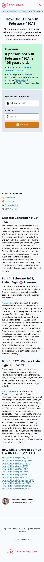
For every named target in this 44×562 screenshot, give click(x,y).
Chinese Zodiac (11, 205)
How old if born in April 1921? (15, 466)
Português (22, 532)
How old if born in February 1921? (17, 460)
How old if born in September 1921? (18, 480)
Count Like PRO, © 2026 (26, 551)
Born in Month (11, 209)
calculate (24, 124)
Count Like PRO (16, 5)
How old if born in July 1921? (14, 474)
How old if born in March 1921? (16, 463)
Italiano (37, 528)
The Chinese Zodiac (10, 391)
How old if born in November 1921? (17, 486)
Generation (10, 197)
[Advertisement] (22, 160)
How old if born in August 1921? (16, 477)
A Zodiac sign (8, 303)
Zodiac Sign (10, 201)
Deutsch (15, 528)
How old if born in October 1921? (16, 483)
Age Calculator (23, 11)
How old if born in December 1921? (17, 488)
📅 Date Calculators (12, 11)
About (17, 540)
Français (22, 528)
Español (30, 528)
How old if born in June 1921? (15, 471)
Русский (7, 528)
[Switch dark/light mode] (40, 4)
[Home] (4, 11)
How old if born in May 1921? (15, 469)
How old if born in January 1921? (16, 457)
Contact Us (25, 540)
